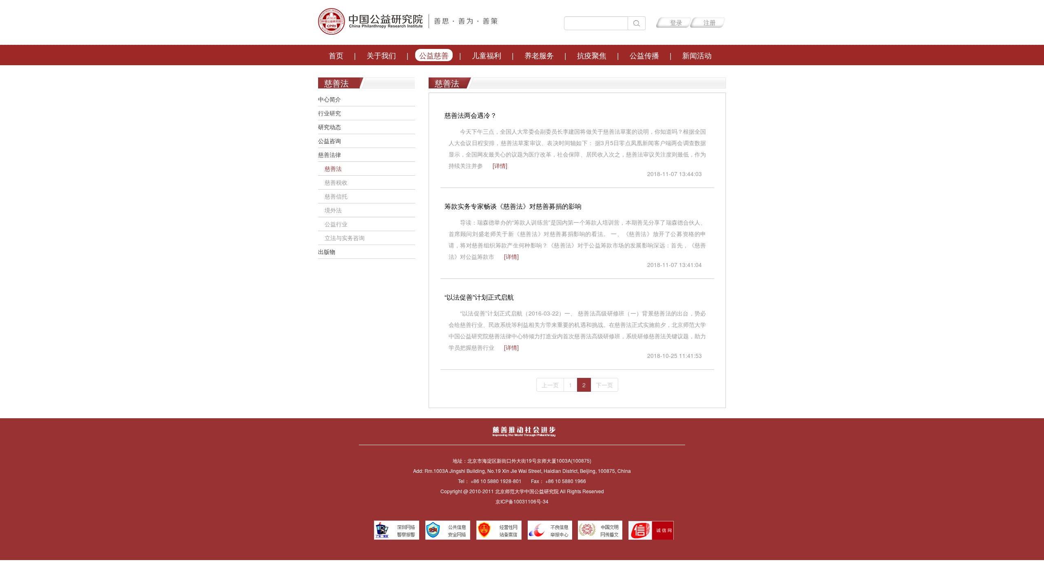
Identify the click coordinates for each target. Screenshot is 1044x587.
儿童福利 (486, 55)
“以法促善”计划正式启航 (479, 297)
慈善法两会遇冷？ (471, 115)
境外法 (330, 210)
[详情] (500, 165)
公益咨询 (329, 141)
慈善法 (330, 168)
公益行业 (332, 224)
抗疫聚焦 (591, 55)
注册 (709, 22)
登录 (676, 22)
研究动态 (329, 127)
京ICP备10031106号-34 (522, 501)
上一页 (550, 385)
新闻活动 (697, 55)
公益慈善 (434, 55)
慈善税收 (332, 182)
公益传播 (644, 55)
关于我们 (381, 55)
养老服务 (539, 55)
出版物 (326, 251)
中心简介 (329, 99)
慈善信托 (332, 196)
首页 (336, 55)
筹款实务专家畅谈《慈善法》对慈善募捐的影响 (513, 206)
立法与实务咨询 (341, 238)
